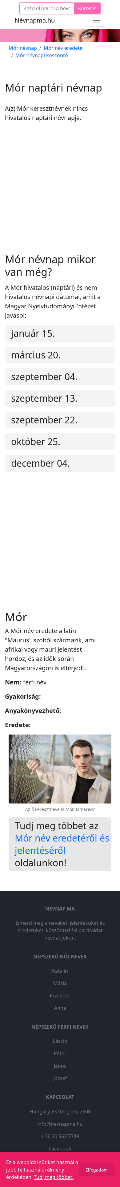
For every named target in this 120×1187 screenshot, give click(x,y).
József (60, 1078)
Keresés (87, 8)
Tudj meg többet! (54, 1177)
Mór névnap (23, 48)
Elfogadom (97, 1170)
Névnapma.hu (35, 20)
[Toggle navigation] (96, 20)
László (60, 1041)
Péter (60, 1053)
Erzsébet (60, 995)
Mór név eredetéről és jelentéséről (62, 844)
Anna (60, 1008)
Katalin (60, 970)
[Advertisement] (60, 192)
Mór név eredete (63, 48)
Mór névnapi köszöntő (41, 55)
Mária (60, 983)
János (60, 1065)
